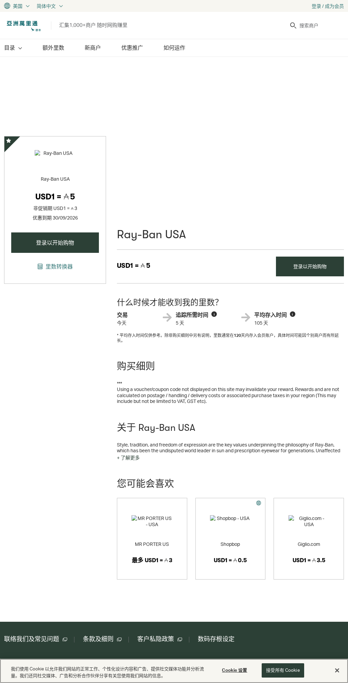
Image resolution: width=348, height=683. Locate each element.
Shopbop (230, 544)
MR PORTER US (152, 544)
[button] (128, 458)
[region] (174, 671)
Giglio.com (309, 544)
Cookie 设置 (234, 670)
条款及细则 (98, 639)
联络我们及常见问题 (31, 639)
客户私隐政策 (155, 639)
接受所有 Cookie (282, 670)
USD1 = (133, 266)
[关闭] (337, 670)
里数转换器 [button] (58, 266)
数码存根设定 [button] (216, 639)
